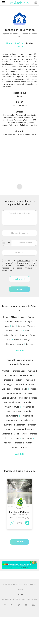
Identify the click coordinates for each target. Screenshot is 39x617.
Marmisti (8, 443)
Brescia (23, 335)
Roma (5, 317)
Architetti (6, 371)
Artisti (24, 434)
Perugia (27, 339)
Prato (8, 339)
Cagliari (29, 344)
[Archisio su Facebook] (5, 605)
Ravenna (10, 344)
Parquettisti (27, 438)
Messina (18, 330)
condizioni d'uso (8, 263)
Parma (32, 335)
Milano (14, 317)
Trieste (5, 335)
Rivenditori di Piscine (24, 429)
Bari (13, 326)
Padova (28, 330)
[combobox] (6, 243)
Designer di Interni (10, 434)
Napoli (22, 317)
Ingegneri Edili (20, 389)
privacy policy (23, 260)
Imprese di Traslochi (13, 380)
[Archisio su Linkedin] (33, 605)
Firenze (5, 326)
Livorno (20, 344)
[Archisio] (20, 3)
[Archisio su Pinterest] (19, 605)
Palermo (8, 321)
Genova (18, 321)
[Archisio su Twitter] (26, 605)
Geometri (17, 411)
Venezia (31, 326)
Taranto (14, 335)
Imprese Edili (19, 371)
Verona (9, 330)
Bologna (28, 321)
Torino (31, 317)
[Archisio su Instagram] (12, 605)
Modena (17, 339)
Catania (21, 326)
